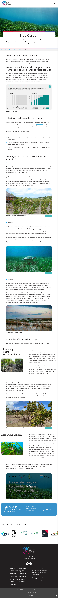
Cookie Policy (28, 592)
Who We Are (12, 568)
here (43, 457)
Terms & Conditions (34, 592)
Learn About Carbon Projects (17, 49)
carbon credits (39, 124)
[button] (56, 596)
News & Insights (7, 49)
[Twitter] (30, 563)
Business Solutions (22, 568)
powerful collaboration (40, 438)
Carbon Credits (13, 584)
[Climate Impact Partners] (6, 4)
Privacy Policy (23, 592)
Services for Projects (14, 570)
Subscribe (37, 578)
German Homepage (23, 574)
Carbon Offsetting (22, 573)
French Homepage (13, 574)
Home (2, 49)
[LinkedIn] (27, 563)
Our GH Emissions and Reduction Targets (22, 581)
